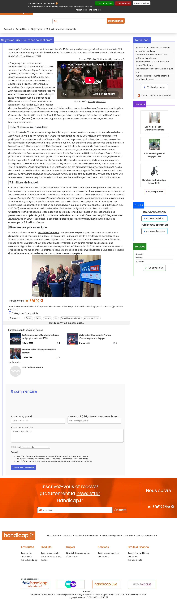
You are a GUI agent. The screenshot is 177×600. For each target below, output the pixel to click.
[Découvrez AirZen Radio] (71, 584)
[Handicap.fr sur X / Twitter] (160, 506)
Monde (47, 318)
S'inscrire (120, 510)
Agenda (139, 254)
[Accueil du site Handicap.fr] (18, 536)
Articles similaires (91, 318)
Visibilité (15, 447)
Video (38, 318)
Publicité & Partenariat (87, 535)
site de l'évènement (48, 232)
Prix (56, 318)
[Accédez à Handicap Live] (106, 584)
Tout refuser (123, 3)
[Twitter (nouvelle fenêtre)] (37, 301)
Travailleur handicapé (70, 318)
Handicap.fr (102, 594)
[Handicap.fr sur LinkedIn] (149, 506)
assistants (83, 459)
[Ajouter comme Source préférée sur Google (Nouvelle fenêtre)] (172, 506)
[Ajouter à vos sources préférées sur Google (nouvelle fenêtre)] (41, 301)
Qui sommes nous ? (147, 535)
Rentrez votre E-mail (25, 510)
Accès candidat (154, 218)
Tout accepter (104, 3)
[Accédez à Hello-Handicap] (35, 584)
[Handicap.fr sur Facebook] (153, 506)
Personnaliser (141, 3)
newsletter (88, 493)
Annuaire (140, 261)
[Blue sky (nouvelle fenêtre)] (33, 301)
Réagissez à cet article (26, 313)
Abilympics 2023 (97, 101)
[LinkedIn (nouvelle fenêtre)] (26, 301)
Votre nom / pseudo (22, 416)
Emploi (29, 318)
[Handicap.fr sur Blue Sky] (157, 506)
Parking (139, 257)
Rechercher (115, 21)
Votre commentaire (22, 427)
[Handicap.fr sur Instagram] (164, 506)
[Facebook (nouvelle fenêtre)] (30, 301)
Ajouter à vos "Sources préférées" (155, 95)
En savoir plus (155, 267)
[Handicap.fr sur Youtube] (168, 506)
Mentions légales (111, 535)
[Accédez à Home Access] (142, 584)
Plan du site (53, 535)
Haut (144, 594)
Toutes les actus (156, 87)
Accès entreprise (155, 231)
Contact (67, 535)
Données (128, 535)
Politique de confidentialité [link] (88, 9)
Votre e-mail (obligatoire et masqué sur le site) (93, 416)
